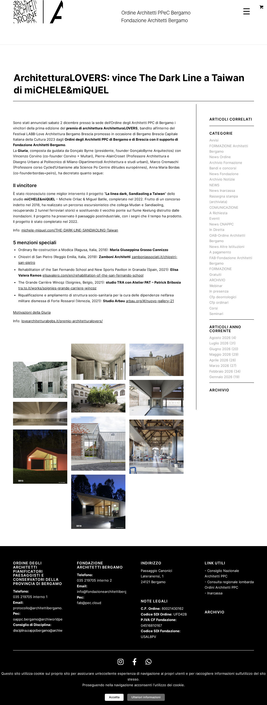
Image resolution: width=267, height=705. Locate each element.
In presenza (218, 291)
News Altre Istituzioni (226, 246)
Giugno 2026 (219, 349)
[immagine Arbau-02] (100, 504)
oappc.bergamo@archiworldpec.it (40, 619)
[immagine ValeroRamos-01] (100, 400)
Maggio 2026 (220, 354)
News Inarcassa (222, 190)
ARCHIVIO (217, 280)
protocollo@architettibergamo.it (39, 608)
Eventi (214, 218)
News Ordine (220, 157)
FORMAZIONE (220, 269)
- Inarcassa (213, 593)
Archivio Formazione (225, 162)
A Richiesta (218, 213)
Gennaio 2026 (220, 377)
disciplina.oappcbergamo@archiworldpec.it (44, 630)
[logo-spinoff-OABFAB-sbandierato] (108, 11)
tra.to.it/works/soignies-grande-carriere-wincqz (57, 288)
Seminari (216, 314)
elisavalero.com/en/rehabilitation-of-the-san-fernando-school (93, 275)
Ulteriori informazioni (146, 697)
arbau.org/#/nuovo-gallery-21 (150, 301)
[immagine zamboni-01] (158, 362)
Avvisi (214, 140)
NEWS (214, 185)
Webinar (215, 286)
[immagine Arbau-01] (42, 458)
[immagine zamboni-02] (158, 400)
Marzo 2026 (219, 365)
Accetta (114, 697)
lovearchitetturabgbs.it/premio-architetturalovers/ (62, 321)
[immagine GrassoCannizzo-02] (100, 364)
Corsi (213, 308)
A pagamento (220, 252)
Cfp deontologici (222, 297)
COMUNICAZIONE (223, 207)
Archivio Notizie (222, 179)
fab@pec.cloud (89, 603)
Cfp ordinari (218, 302)
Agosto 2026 (219, 338)
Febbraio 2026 (221, 371)
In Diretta (216, 230)
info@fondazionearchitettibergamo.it (107, 591)
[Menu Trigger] (246, 11)
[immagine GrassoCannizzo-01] (42, 373)
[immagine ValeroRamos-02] (42, 415)
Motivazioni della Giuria (32, 312)
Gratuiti (215, 274)
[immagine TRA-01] (100, 445)
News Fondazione (224, 174)
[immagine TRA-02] (158, 449)
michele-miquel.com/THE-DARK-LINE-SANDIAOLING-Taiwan (69, 230)
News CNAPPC (221, 224)
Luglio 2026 (218, 343)
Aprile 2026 (218, 360)
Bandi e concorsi (222, 168)
